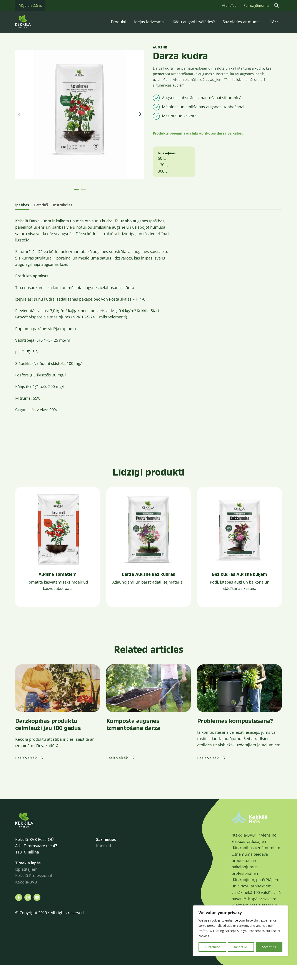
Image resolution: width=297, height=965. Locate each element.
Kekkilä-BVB (26, 882)
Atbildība (229, 5)
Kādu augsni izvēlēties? (194, 21)
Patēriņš (41, 205)
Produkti (118, 21)
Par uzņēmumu (256, 5)
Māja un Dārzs (30, 5)
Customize (212, 947)
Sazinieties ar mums (241, 21)
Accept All (269, 947)
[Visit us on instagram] (27, 897)
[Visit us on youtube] (36, 897)
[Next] (139, 114)
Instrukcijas (62, 205)
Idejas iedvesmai (149, 21)
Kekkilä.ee (32, 21)
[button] (276, 5)
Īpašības (22, 205)
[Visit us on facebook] (18, 897)
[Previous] (19, 114)
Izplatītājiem (26, 869)
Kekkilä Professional (34, 875)
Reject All (241, 947)
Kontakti (103, 845)
